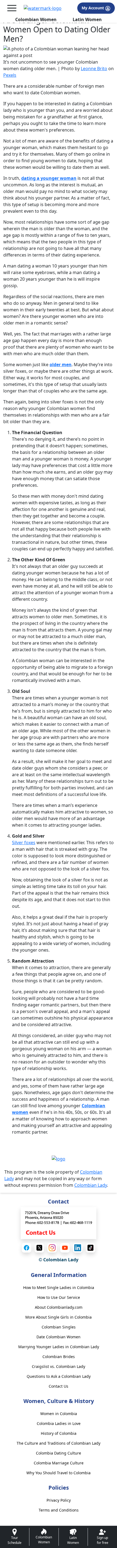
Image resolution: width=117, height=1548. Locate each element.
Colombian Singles (59, 1327)
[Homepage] (42, 8)
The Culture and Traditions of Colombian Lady (58, 1443)
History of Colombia (58, 1433)
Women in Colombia (58, 1413)
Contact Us (58, 1386)
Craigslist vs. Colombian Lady (58, 1366)
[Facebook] (26, 1248)
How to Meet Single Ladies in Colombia (58, 1287)
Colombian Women (36, 19)
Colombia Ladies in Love (59, 1423)
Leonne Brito (94, 69)
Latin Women (87, 19)
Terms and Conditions (59, 1510)
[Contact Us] (58, 1223)
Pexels (9, 75)
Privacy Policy (59, 1500)
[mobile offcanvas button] (11, 8)
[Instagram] (52, 1248)
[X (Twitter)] (39, 1248)
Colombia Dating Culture (58, 1453)
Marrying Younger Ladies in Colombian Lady (58, 1346)
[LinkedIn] (77, 1248)
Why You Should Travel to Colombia (58, 1472)
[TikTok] (90, 1248)
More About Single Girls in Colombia (58, 1317)
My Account (93, 7)
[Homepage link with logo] (58, 1158)
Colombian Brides (58, 1356)
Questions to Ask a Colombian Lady (59, 1376)
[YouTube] (65, 1248)
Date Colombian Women (58, 1336)
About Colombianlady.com (58, 1307)
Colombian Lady (90, 1185)
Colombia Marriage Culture (59, 1463)
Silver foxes (23, 843)
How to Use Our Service (58, 1297)
